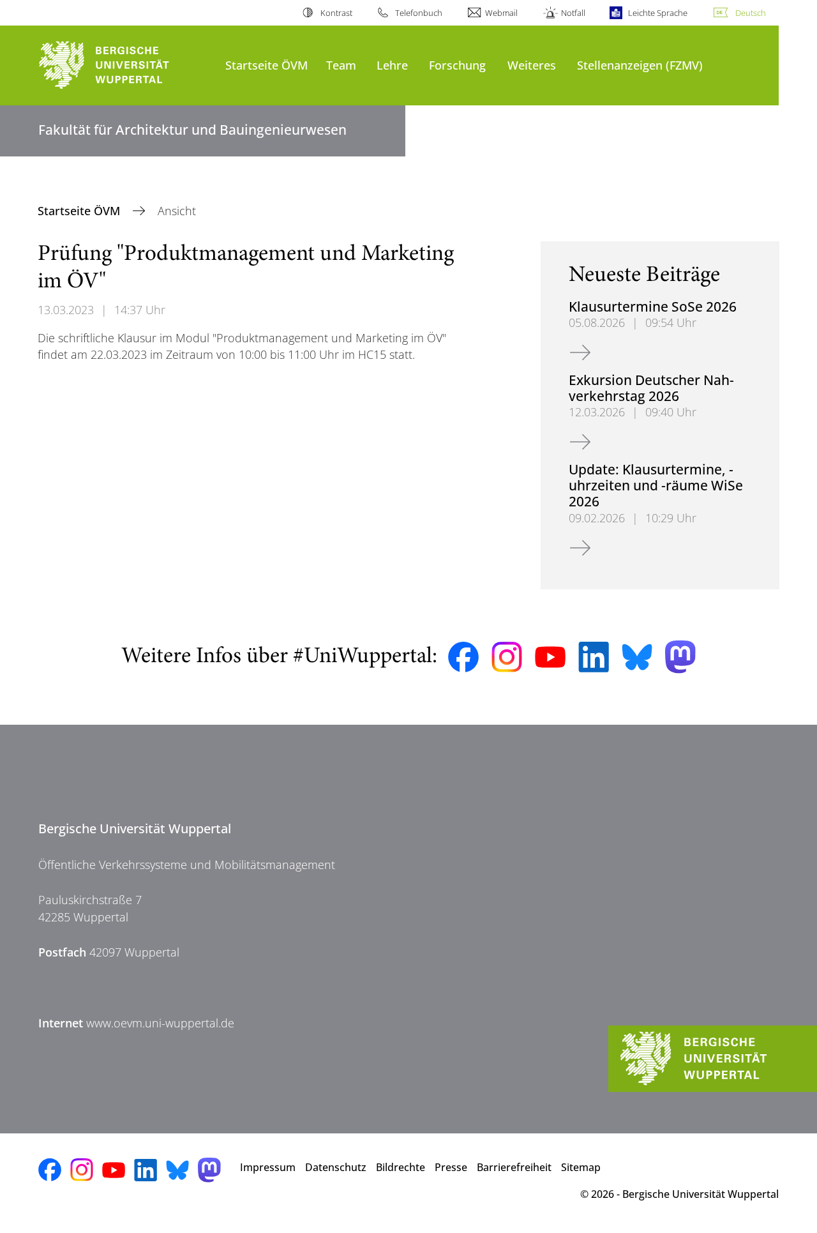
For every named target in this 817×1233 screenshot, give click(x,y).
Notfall (573, 13)
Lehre (392, 65)
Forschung (457, 65)
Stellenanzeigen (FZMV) (640, 65)
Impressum (268, 1167)
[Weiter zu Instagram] (506, 657)
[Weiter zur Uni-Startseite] (125, 65)
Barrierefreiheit (514, 1167)
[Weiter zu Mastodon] (680, 656)
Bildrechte (400, 1167)
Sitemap (581, 1167)
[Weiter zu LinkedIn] (593, 657)
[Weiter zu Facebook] (463, 657)
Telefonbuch (418, 13)
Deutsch (750, 13)
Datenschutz (335, 1167)
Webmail (501, 13)
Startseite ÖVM (266, 65)
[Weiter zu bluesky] (637, 657)
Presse (451, 1167)
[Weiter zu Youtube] (550, 657)
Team (341, 65)
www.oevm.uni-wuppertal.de (160, 1023)
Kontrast (336, 13)
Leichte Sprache (657, 13)
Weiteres (531, 65)
